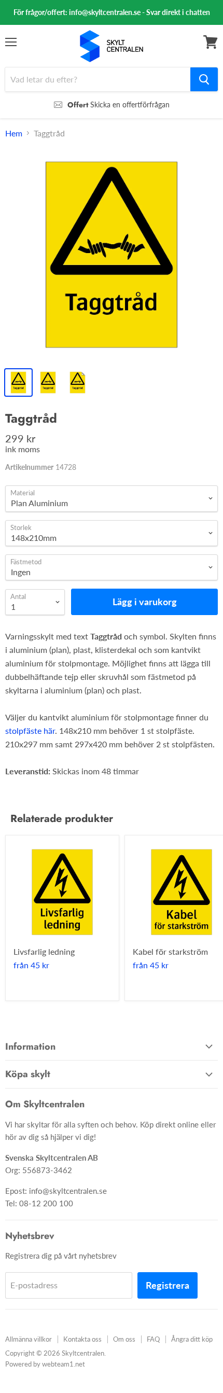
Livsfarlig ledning (44, 951)
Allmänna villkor (28, 1339)
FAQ (153, 1339)
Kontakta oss (82, 1339)
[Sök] (204, 79)
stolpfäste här (30, 730)
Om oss (124, 1339)
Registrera (167, 1285)
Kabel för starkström (170, 951)
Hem (13, 133)
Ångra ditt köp (192, 1339)
